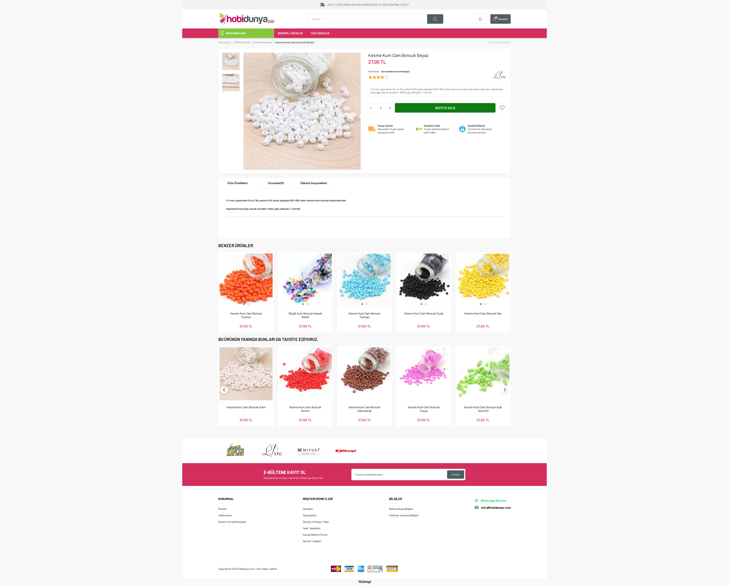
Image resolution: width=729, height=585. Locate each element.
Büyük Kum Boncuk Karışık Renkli (305, 315)
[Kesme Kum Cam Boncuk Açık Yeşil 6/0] (483, 373)
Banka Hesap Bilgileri (401, 508)
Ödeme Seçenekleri (314, 183)
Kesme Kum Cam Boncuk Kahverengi (364, 408)
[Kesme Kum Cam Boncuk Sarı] (483, 280)
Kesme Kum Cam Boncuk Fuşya (424, 408)
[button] (243, 304)
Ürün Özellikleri (237, 183)
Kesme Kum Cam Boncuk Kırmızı (305, 408)
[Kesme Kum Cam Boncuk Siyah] (423, 280)
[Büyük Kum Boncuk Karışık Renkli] (305, 280)
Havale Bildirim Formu (315, 534)
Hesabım (308, 508)
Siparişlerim (309, 515)
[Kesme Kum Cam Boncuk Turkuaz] (364, 280)
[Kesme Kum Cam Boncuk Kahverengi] (364, 373)
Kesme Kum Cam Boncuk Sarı (483, 313)
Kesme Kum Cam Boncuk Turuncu (246, 315)
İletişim (222, 508)
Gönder (455, 474)
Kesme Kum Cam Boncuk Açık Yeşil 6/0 (483, 408)
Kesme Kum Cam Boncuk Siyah (423, 313)
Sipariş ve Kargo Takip (316, 521)
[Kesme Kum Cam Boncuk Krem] (246, 373)
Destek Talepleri (312, 541)
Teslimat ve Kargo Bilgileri (404, 515)
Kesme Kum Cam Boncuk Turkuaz (364, 315)
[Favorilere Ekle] (502, 108)
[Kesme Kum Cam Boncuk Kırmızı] (305, 373)
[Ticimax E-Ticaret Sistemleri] (364, 582)
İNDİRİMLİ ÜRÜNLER (290, 33)
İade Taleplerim (311, 528)
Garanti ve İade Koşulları (232, 521)
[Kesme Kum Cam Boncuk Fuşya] (423, 373)
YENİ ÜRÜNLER (319, 33)
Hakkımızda (225, 515)
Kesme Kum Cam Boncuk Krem (246, 407)
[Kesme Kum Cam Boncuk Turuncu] (246, 280)
